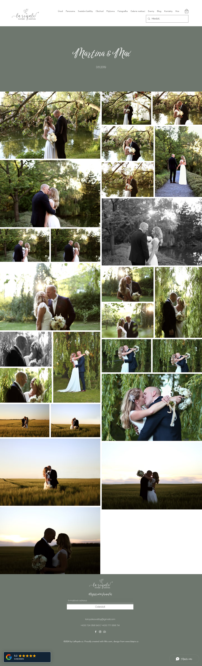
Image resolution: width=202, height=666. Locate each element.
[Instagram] (100, 631)
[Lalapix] (104, 631)
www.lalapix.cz (131, 641)
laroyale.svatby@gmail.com (100, 619)
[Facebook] (95, 631)
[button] (186, 11)
